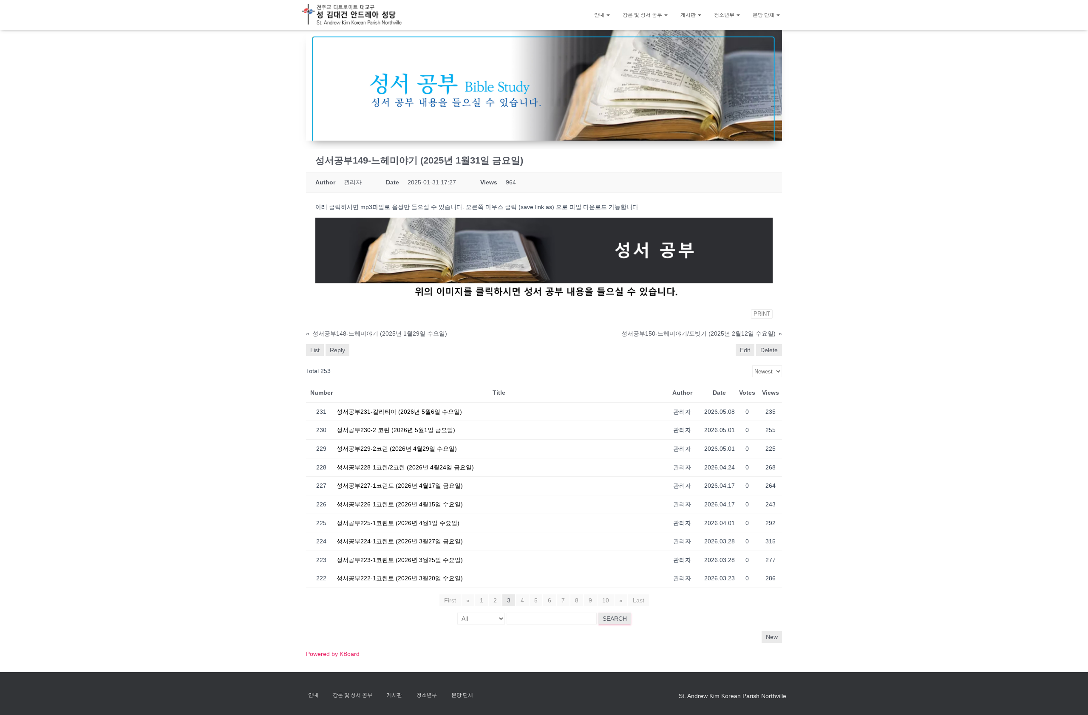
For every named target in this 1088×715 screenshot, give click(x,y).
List (315, 350)
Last (638, 600)
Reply (337, 350)
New (772, 636)
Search (615, 618)
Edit (745, 350)
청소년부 (725, 15)
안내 (600, 15)
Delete (769, 350)
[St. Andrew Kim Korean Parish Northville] (351, 14)
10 (605, 600)
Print (762, 314)
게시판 (688, 15)
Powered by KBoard (333, 653)
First (450, 600)
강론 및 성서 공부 (643, 15)
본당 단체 (764, 15)
